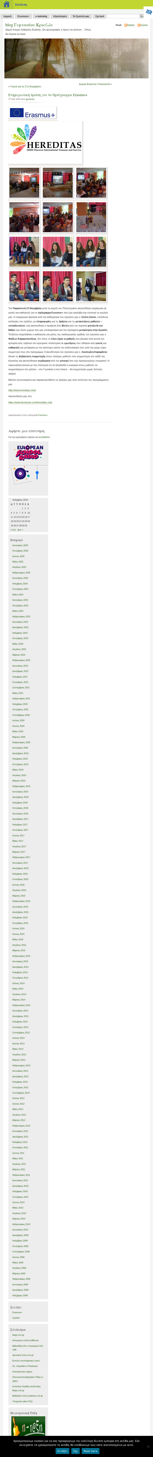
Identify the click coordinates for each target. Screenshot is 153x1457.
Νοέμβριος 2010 (20, 1191)
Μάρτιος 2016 (18, 896)
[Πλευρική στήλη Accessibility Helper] (148, 11)
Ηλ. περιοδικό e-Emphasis (25, 1366)
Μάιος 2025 (17, 561)
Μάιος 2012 (17, 1109)
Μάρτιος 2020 (18, 737)
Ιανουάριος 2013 (20, 1071)
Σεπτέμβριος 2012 (21, 1093)
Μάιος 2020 (17, 731)
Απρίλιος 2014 (19, 994)
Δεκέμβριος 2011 (20, 1136)
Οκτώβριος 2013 (20, 1027)
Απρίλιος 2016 (19, 890)
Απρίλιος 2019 (19, 775)
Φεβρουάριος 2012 (21, 1126)
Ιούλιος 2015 (18, 928)
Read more (90, 1451)
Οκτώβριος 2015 (20, 923)
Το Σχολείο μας (81, 16)
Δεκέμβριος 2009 (20, 1235)
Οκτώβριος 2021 (20, 682)
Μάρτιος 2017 (18, 852)
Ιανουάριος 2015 (20, 961)
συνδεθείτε (44, 437)
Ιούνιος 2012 (18, 1104)
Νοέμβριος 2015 (20, 917)
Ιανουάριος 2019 (20, 791)
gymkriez (30, 99)
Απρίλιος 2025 (19, 567)
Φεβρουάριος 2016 (21, 901)
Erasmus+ (23, 16)
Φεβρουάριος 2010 (21, 1224)
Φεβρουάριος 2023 (21, 616)
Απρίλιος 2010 (19, 1213)
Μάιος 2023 (17, 611)
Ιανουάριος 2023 (20, 622)
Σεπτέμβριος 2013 (21, 1032)
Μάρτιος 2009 (18, 1273)
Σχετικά (99, 16)
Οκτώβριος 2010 (20, 1197)
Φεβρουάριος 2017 (21, 857)
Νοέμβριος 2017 (20, 824)
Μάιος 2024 (17, 594)
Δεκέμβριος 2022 (20, 627)
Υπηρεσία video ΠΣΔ (22, 1401)
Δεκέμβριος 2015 (20, 912)
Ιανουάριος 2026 (20, 545)
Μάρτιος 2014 (18, 999)
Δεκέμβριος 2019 (20, 753)
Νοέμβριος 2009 (20, 1240)
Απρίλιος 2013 (19, 1054)
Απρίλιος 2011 (19, 1164)
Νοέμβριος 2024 (20, 583)
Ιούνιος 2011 (18, 1153)
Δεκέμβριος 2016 (20, 868)
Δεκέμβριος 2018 (20, 797)
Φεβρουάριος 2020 (21, 742)
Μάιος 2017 (17, 841)
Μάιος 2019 (17, 769)
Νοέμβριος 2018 (20, 802)
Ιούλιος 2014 (18, 983)
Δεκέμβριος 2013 (20, 1016)
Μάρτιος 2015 (18, 950)
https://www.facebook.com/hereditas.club (30, 402)
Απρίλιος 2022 (19, 649)
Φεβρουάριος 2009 (21, 1279)
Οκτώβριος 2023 (20, 605)
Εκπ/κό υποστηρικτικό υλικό (26, 1360)
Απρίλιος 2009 (19, 1268)
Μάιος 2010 (17, 1207)
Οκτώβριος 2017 (20, 830)
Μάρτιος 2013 (18, 1060)
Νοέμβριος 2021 (20, 677)
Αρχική (7, 16)
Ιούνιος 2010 (18, 1202)
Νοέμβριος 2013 (20, 1021)
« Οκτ (13, 530)
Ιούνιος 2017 (18, 835)
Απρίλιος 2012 (19, 1115)
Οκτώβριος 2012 (20, 1087)
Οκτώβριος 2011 (20, 1147)
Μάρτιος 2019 (18, 780)
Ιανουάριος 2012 (20, 1131)
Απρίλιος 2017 (19, 846)
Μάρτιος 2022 (18, 655)
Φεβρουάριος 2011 (21, 1175)
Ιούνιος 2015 (18, 934)
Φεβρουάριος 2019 (21, 786)
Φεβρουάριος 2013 (21, 1065)
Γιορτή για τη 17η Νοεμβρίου (25, 86)
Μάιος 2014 (17, 988)
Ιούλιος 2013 (18, 1038)
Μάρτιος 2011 (18, 1169)
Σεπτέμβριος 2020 (21, 715)
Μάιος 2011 (17, 1158)
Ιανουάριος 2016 (20, 907)
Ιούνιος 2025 (18, 556)
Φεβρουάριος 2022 (21, 660)
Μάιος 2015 (17, 939)
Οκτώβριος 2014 (20, 978)
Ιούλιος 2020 (18, 720)
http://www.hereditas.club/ (22, 390)
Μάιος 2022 (17, 644)
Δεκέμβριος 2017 (20, 819)
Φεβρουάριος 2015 (21, 956)
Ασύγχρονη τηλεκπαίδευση (25, 1340)
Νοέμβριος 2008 (20, 1295)
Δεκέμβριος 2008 (20, 1290)
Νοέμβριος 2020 (20, 704)
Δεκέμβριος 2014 (20, 967)
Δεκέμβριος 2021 (20, 671)
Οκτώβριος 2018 (20, 808)
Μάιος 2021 (17, 693)
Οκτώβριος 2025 (20, 550)
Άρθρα (130, 25)
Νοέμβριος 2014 (20, 972)
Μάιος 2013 (17, 1049)
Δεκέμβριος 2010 (20, 1186)
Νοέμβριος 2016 (20, 874)
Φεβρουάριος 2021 (21, 698)
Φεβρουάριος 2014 (21, 1005)
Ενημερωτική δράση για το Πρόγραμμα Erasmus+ (47, 94)
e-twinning (41, 16)
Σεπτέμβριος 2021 (21, 687)
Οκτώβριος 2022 (20, 638)
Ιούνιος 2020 (18, 726)
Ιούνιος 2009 (18, 1257)
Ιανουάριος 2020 (20, 748)
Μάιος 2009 (17, 1262)
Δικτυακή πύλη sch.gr (22, 1355)
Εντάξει (62, 1451)
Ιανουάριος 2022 (20, 666)
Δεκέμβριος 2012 (20, 1076)
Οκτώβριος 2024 (20, 589)
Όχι (75, 1451)
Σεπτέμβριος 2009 (21, 1251)
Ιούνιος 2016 (18, 885)
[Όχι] (148, 1446)
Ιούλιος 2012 (18, 1098)
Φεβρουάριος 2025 (21, 572)
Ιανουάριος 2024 (20, 600)
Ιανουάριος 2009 (20, 1284)
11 (12, 517)
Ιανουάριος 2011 (20, 1180)
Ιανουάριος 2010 (20, 1229)
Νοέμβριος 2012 (20, 1082)
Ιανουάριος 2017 (20, 863)
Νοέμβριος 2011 (19, 1142)
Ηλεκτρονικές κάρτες (22, 1371)
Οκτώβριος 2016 (20, 879)
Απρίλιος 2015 (19, 945)
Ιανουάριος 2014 (20, 1010)
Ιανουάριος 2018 (20, 813)
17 (28, 517)
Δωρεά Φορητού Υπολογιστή (94, 84)
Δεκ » (20, 530)
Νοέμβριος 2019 (20, 759)
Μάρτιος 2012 (18, 1120)
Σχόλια (144, 25)
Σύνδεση (21, 4)
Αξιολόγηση (60, 16)
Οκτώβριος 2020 (20, 709)
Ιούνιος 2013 (18, 1043)
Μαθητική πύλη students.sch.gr (27, 1396)
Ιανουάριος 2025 (20, 578)
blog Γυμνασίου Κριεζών (29, 25)
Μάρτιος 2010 (18, 1218)
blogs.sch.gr (18, 1335)
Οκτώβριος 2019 (20, 764)
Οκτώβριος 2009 (20, 1246)
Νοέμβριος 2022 (20, 633)
